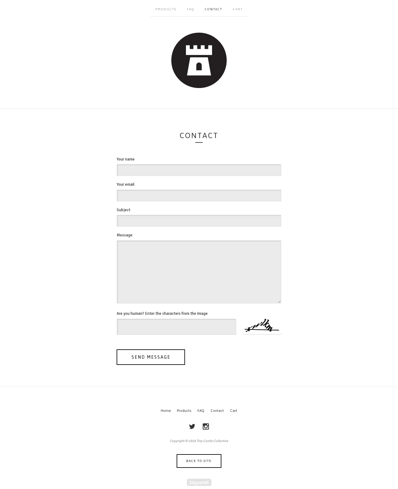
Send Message (151, 357)
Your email (126, 184)
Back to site (199, 461)
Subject (123, 209)
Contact (213, 9)
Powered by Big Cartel (199, 482)
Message (124, 235)
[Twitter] (192, 426)
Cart (238, 9)
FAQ (190, 9)
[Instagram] (206, 426)
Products (165, 9)
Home (166, 410)
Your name (126, 159)
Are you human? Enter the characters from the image (162, 313)
